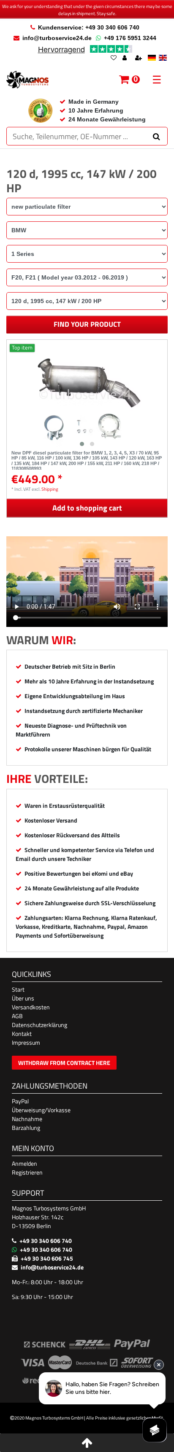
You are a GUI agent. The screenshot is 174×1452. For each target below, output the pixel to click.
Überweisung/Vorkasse (41, 1109)
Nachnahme (27, 1118)
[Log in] (125, 58)
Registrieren (27, 1172)
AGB (17, 1015)
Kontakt (22, 1033)
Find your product (87, 324)
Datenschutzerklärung (39, 1024)
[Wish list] (114, 58)
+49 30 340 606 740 (45, 1240)
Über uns (23, 998)
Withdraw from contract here (64, 1062)
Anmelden (24, 1163)
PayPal (20, 1101)
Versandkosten (31, 1007)
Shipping (49, 488)
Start (18, 989)
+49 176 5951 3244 (130, 38)
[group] (87, 395)
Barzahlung (26, 1127)
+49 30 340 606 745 (47, 1258)
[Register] (139, 58)
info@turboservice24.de (57, 38)
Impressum (26, 1042)
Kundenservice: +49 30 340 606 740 (88, 27)
